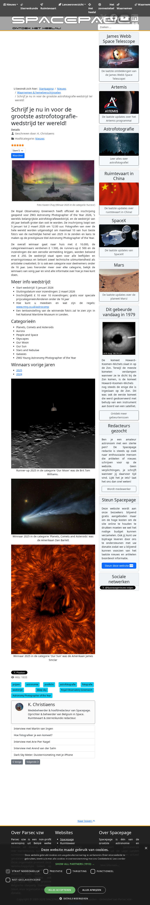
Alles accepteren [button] (59, 890)
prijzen (16, 684)
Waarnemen (124, 8)
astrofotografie (68, 684)
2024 (19, 374)
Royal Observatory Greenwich (76, 689)
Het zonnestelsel (106, 6)
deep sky (41, 689)
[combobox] (118, 27)
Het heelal (92, 10)
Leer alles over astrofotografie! (119, 160)
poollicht (49, 684)
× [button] (146, 848)
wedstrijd (17, 689)
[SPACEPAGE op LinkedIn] (134, 19)
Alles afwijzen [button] (91, 890)
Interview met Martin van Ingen (33, 728)
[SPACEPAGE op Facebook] (114, 19)
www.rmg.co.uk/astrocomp (32, 306)
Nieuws (11, 4)
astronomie (32, 684)
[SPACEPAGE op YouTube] (124, 19)
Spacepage (67, 839)
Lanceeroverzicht (72, 4)
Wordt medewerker (119, 489)
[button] (75, 864)
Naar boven (85, 821)
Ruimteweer (67, 843)
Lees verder (119, 858)
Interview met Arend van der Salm (35, 748)
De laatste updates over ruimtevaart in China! (119, 210)
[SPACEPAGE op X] (103, 19)
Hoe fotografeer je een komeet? (33, 735)
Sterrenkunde (29, 8)
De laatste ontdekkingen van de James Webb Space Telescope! (119, 74)
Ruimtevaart (48, 8)
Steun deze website (117, 565)
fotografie (87, 684)
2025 (19, 370)
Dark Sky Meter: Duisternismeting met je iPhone (43, 755)
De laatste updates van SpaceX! (119, 252)
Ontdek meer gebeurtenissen (119, 415)
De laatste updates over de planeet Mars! (118, 296)
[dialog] (75, 874)
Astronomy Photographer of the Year (32, 695)
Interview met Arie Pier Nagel (32, 741)
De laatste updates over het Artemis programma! (119, 118)
